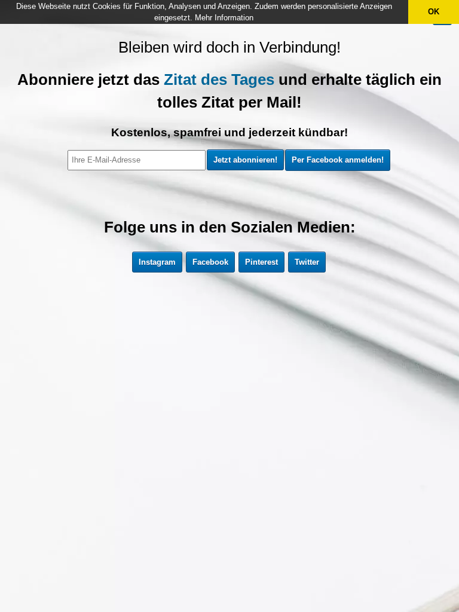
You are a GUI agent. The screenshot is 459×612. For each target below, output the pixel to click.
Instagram (157, 262)
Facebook (210, 262)
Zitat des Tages (219, 79)
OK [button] (433, 11)
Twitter (307, 262)
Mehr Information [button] (224, 17)
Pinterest (261, 262)
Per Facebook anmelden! (338, 159)
